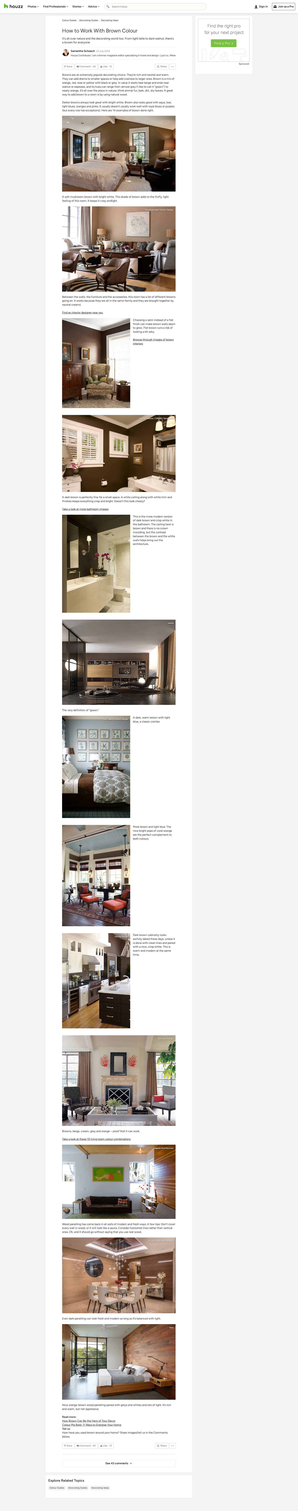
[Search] (108, 6)
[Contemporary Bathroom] (96, 564)
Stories (76, 6)
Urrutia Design (121, 936)
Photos (32, 6)
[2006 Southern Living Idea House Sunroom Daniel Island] (96, 875)
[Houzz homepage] (13, 6)
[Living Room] (119, 249)
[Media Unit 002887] (119, 662)
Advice (92, 6)
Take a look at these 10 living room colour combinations (96, 1139)
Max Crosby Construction (116, 828)
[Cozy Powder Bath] (119, 453)
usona (170, 623)
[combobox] (156, 6)
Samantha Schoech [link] (83, 51)
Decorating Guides (77, 1487)
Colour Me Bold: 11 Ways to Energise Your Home (91, 1424)
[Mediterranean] (96, 767)
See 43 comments (116, 1463)
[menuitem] (33, 6)
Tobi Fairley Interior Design (115, 719)
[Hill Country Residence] (119, 1362)
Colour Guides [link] (69, 20)
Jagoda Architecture (163, 1148)
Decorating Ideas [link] (109, 20)
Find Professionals (54, 6)
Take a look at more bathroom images (85, 509)
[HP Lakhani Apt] (119, 1275)
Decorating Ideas (100, 1487)
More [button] (173, 55)
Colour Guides (57, 1487)
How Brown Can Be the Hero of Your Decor (88, 1420)
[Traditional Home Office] (96, 363)
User (171, 1327)
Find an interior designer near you (82, 312)
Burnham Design (165, 1039)
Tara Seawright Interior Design (159, 210)
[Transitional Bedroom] (119, 154)
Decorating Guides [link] (88, 20)
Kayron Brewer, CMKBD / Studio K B (156, 418)
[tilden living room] (119, 1182)
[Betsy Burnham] (119, 1080)
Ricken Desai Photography (160, 1241)
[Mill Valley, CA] (96, 980)
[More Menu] (172, 67)
